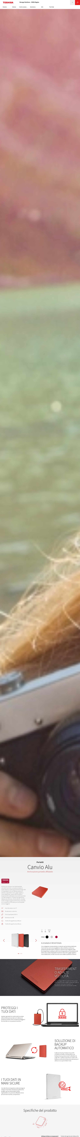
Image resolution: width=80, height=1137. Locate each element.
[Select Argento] (52, 937)
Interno (14, 7)
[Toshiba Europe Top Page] (8, 2)
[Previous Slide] (3, 940)
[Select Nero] (47, 937)
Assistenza (32, 7)
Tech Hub (51, 7)
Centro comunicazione (23, 7)
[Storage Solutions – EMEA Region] (29, 2)
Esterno (5, 7)
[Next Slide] (36, 940)
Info (42, 7)
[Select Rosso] (56, 937)
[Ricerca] (77, 2)
